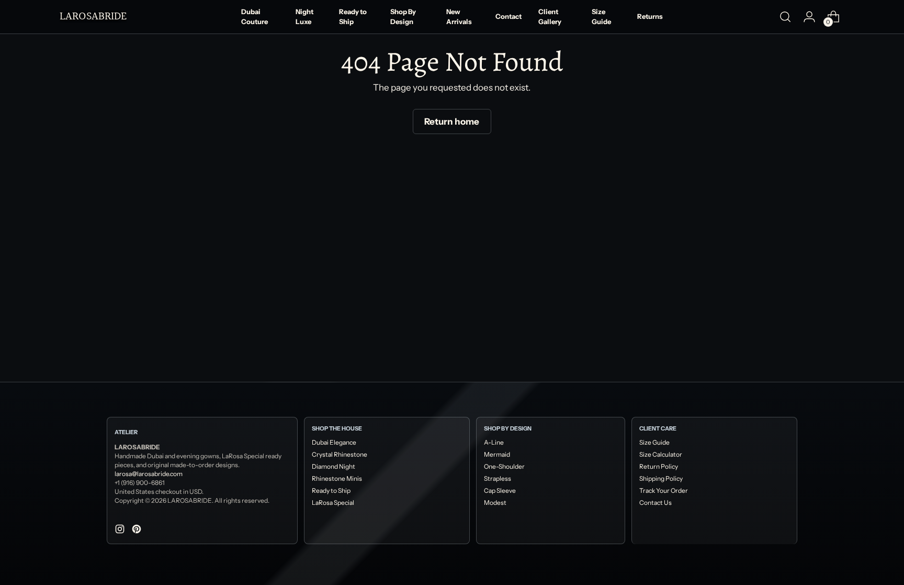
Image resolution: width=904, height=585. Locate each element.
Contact (508, 16)
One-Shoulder (504, 466)
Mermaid (497, 454)
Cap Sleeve (500, 490)
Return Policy (658, 466)
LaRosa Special (333, 502)
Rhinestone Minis (337, 478)
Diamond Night (333, 466)
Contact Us (655, 502)
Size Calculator (660, 454)
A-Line (494, 442)
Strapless (497, 478)
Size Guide (601, 16)
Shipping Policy (661, 478)
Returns (650, 16)
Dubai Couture (254, 16)
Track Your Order (663, 490)
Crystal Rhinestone (339, 454)
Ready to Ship (353, 16)
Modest (495, 502)
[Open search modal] (785, 16)
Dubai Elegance (334, 442)
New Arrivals (459, 16)
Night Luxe (304, 16)
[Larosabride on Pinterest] (137, 531)
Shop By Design (403, 16)
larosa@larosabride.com (149, 474)
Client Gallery (549, 16)
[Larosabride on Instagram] (121, 531)
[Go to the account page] (809, 16)
